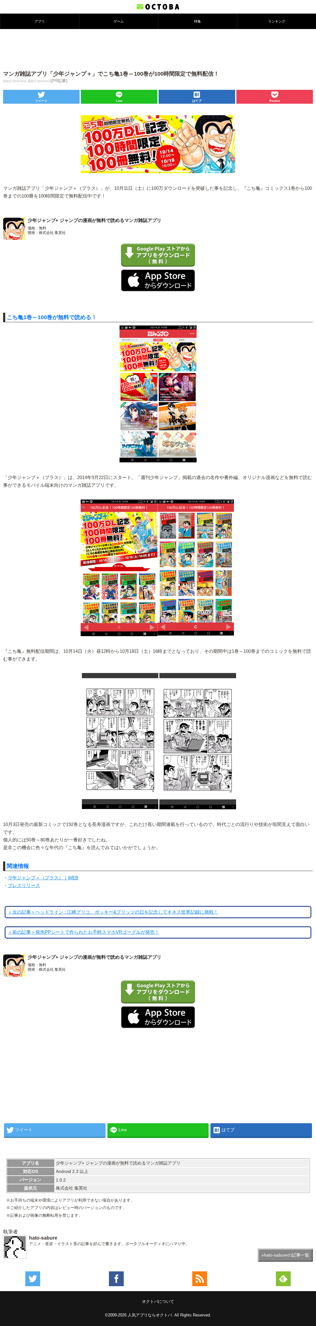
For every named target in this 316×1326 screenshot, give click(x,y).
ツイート (41, 100)
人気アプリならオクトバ (150, 1315)
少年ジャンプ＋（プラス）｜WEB (43, 877)
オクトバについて (158, 1301)
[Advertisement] (158, 49)
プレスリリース (24, 885)
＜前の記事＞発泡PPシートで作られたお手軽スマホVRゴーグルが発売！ (83, 932)
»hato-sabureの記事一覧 (285, 1255)
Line (119, 100)
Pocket (274, 100)
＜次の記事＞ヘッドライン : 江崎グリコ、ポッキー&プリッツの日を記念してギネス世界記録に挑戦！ (113, 912)
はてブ (197, 100)
